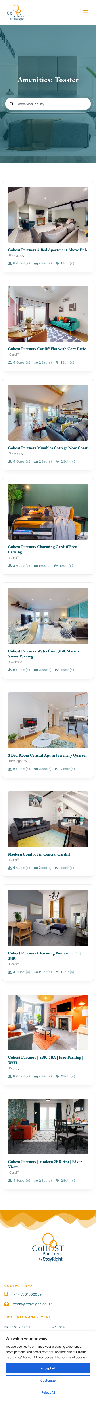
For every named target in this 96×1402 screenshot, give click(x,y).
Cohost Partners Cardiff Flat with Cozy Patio (47, 348)
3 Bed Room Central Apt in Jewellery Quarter (47, 755)
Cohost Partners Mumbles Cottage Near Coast (48, 447)
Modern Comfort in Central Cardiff (39, 854)
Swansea (57, 1327)
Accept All (48, 1368)
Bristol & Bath (17, 1327)
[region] (48, 1366)
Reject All (48, 1392)
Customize (48, 1380)
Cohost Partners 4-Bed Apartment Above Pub (47, 249)
